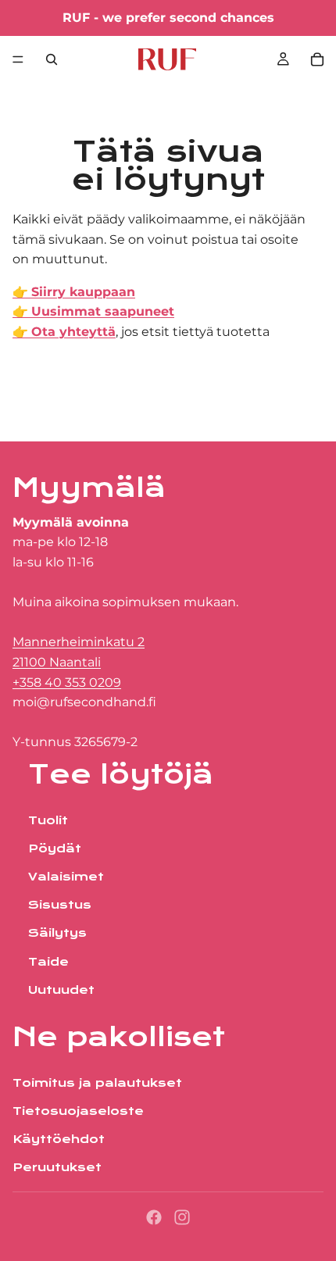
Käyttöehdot (59, 1139)
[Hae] (51, 59)
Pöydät (54, 849)
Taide (48, 962)
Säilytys (57, 934)
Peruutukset (57, 1168)
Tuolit (48, 820)
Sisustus (59, 905)
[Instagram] (182, 1217)
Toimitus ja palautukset (97, 1083)
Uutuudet (61, 990)
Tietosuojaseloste (78, 1111)
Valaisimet (66, 877)
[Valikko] (18, 59)
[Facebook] (154, 1217)
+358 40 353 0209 (67, 682)
